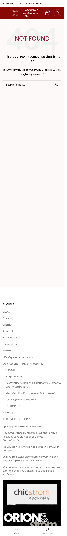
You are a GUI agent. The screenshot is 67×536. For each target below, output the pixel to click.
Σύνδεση (8, 412)
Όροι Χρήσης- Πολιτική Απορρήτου (23, 363)
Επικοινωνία (10, 337)
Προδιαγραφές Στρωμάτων (21, 399)
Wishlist (7, 324)
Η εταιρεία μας (11, 344)
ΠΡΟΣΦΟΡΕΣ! (11, 406)
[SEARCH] (57, 84)
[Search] (57, 13)
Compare (8, 318)
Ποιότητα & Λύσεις (13, 376)
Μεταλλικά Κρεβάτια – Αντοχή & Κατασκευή (30, 393)
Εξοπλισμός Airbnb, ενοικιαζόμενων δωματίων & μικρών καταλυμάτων (33, 384)
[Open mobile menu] (4, 13)
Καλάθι (7, 350)
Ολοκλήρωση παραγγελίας (18, 357)
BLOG (6, 311)
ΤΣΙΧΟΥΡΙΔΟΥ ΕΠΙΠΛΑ (16, 418)
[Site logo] (15, 12)
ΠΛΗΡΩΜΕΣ (10, 369)
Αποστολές (9, 331)
